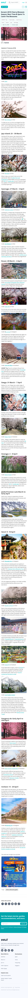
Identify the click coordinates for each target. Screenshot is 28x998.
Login (23, 2)
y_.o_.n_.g (8, 332)
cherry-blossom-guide (12, 889)
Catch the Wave (8, 365)
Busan (7, 22)
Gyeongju (16, 22)
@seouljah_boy (8, 561)
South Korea (19, 19)
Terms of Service (17, 927)
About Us (3, 959)
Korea (16, 959)
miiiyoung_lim (9, 825)
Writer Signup (4, 968)
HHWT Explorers (4, 965)
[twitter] (6, 904)
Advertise (3, 956)
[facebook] (3, 904)
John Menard (8, 244)
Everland (21, 667)
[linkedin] (9, 904)
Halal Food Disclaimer (6, 975)
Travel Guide (11, 19)
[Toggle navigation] (26, 2)
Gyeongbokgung (19, 639)
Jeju (11, 22)
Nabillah (6, 43)
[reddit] (16, 904)
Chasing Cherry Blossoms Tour (16, 569)
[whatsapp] (12, 904)
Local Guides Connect (10, 695)
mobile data (11, 181)
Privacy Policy (17, 987)
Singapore (17, 965)
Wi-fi (5, 181)
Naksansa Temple (14, 778)
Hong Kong (17, 962)
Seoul (3, 22)
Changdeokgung (9, 639)
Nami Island (13, 743)
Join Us (2, 962)
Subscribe (23, 923)
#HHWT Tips (4, 19)
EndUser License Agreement (6, 987)
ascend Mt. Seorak (8, 774)
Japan (16, 956)
